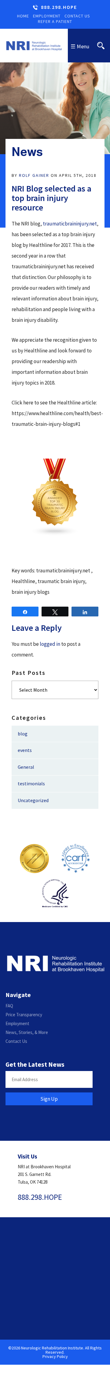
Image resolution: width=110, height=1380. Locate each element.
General (26, 767)
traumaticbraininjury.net (70, 223)
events (25, 750)
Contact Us (77, 16)
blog (23, 734)
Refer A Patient (55, 21)
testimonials (31, 783)
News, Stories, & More (27, 1032)
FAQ (9, 1006)
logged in (50, 644)
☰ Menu (80, 46)
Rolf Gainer (34, 175)
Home (23, 16)
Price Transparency (24, 1014)
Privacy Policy (55, 1356)
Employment (47, 16)
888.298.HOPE (59, 7)
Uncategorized (33, 800)
